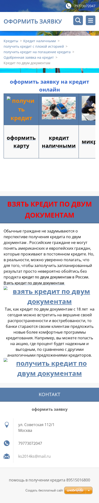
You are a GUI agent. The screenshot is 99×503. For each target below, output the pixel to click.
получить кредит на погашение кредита (37, 52)
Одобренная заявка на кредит (29, 57)
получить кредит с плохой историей (34, 46)
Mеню (90, 20)
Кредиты (11, 41)
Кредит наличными (39, 41)
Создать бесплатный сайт (44, 490)
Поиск (78, 20)
